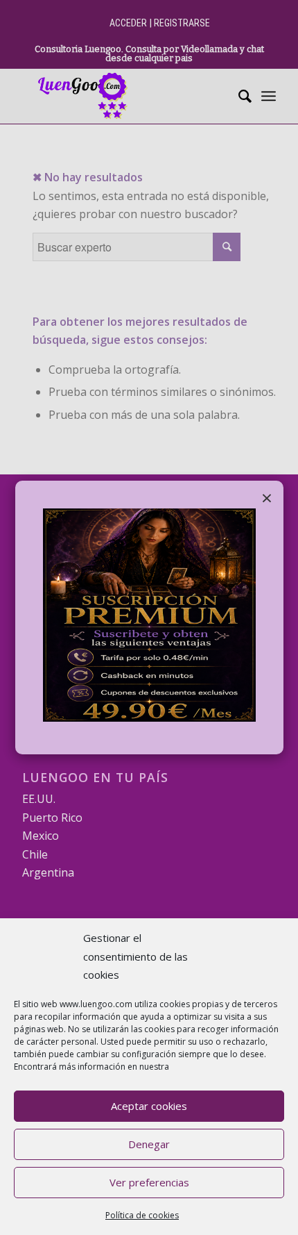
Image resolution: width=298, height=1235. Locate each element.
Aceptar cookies (149, 1106)
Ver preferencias (149, 1182)
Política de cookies (142, 1215)
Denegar (149, 1144)
